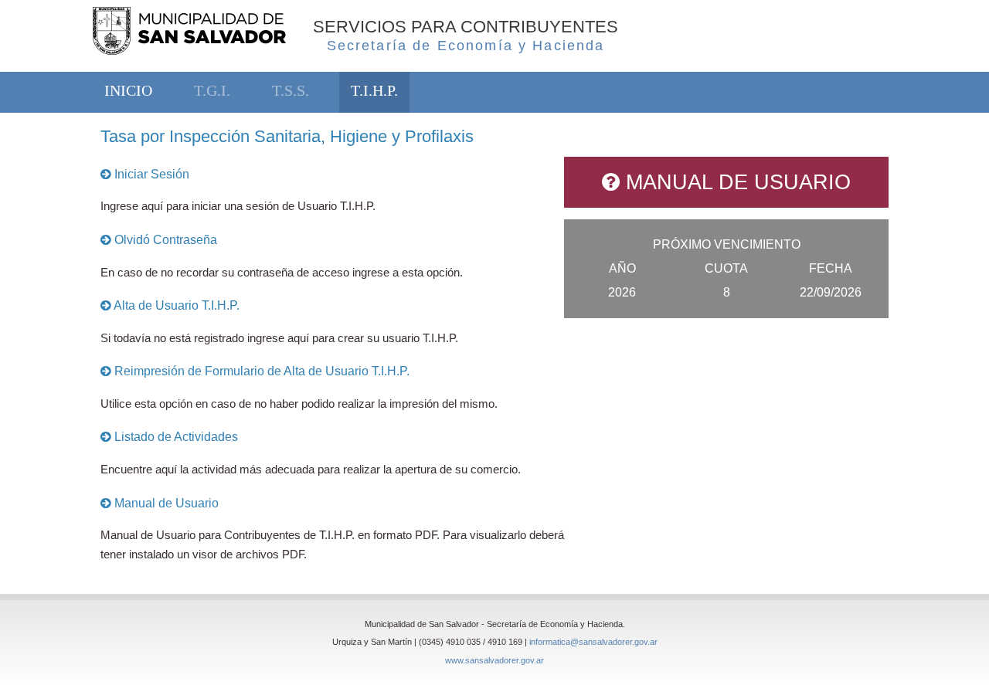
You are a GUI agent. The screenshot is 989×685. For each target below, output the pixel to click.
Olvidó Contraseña (164, 239)
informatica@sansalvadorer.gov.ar (593, 641)
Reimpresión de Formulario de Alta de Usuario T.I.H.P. (260, 371)
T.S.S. (290, 91)
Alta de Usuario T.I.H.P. (175, 305)
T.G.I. (212, 91)
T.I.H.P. (374, 91)
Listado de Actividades (174, 436)
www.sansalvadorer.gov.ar (494, 660)
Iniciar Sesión (150, 174)
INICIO (128, 91)
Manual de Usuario (165, 503)
